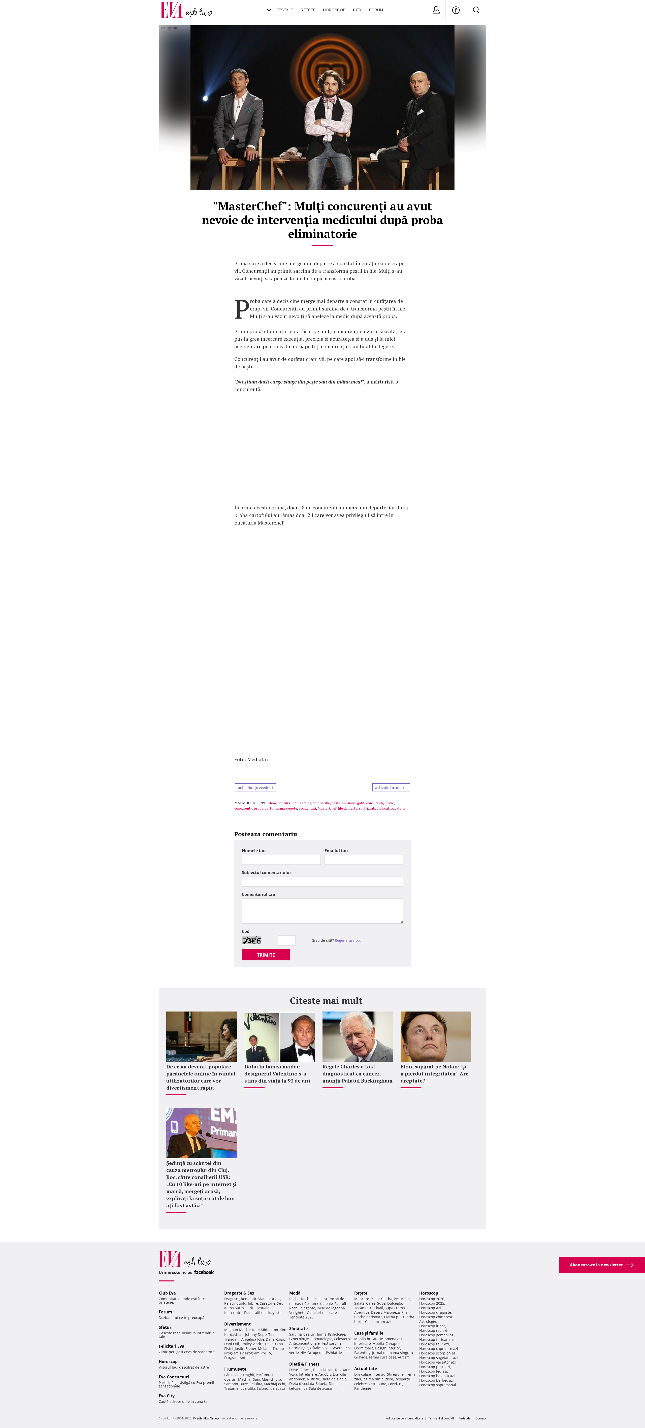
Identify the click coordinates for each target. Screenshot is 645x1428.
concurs (284, 802)
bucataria (398, 808)
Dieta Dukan (323, 1369)
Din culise (362, 1374)
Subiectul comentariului (266, 872)
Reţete (360, 1293)
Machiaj (244, 1379)
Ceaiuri (309, 1334)
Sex (280, 1303)
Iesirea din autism (378, 1379)
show (272, 802)
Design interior (387, 1348)
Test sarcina (331, 1343)
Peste (398, 1298)
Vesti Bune (377, 1383)
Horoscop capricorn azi (438, 1348)
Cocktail (376, 1307)
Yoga (293, 1374)
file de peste (347, 808)
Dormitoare (363, 1348)
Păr (227, 1374)
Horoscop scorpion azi (438, 1353)
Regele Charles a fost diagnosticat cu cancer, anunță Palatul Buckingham (357, 1073)
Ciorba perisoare (368, 1316)
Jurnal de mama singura (392, 1352)
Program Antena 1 (239, 1357)
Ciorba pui (393, 1316)
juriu (295, 802)
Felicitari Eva (171, 1346)
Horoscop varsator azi (437, 1362)
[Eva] (174, 6)
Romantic (249, 1298)
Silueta (321, 1383)
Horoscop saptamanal (437, 1384)
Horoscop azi (430, 1307)
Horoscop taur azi (434, 1344)
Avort (337, 1347)
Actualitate (365, 1368)
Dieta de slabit (333, 1379)
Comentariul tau (258, 894)
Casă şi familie (368, 1333)
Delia (269, 1343)
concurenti (374, 802)
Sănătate (298, 1328)
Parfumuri (264, 1374)
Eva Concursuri (174, 1377)
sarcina (305, 802)
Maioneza (391, 1312)
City (357, 10)
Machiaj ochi (274, 1383)
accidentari (307, 808)
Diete (293, 1369)
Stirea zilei (396, 1374)
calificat (383, 808)
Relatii (229, 1303)
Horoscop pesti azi (434, 1366)
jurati (371, 808)
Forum (376, 10)
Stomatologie (321, 1338)
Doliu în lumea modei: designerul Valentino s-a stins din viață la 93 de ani (277, 1073)
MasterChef (326, 808)
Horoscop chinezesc (436, 1316)
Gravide (360, 1357)
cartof (270, 808)
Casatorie (267, 1303)
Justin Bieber (245, 1348)
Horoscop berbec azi (436, 1380)
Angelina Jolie (252, 1339)
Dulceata (394, 1303)
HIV (303, 1352)
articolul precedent (255, 787)
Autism (404, 1357)
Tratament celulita (239, 1388)
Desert (376, 1312)
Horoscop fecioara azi (437, 1339)
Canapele (393, 1343)
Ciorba (386, 1298)
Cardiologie (298, 1347)
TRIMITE (266, 955)
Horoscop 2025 (431, 1303)
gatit (361, 802)
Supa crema (395, 1307)
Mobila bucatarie (368, 1338)
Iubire (253, 1303)
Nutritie (313, 1379)
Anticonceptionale (304, 1343)
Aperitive (361, 1312)
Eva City (167, 1396)
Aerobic (324, 1374)
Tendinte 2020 (301, 1317)
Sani (256, 1379)
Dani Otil (231, 1343)
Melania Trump (271, 1348)
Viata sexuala (269, 1298)
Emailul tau (336, 850)
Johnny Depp (256, 1334)
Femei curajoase (382, 1357)
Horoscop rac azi (433, 1330)
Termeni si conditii (441, 1418)
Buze (244, 1383)
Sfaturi (166, 1327)
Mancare (361, 1298)
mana (280, 808)
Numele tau (254, 850)
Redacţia (465, 1418)
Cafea (371, 1303)
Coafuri (230, 1379)
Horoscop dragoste (435, 1312)
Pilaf (405, 1312)
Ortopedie (316, 1352)
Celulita (255, 1383)
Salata (359, 1303)
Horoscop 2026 (431, 1298)
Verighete (297, 1312)
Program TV (234, 1353)
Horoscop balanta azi (437, 1375)
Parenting (362, 1352)
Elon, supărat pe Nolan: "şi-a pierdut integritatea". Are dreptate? (434, 1073)
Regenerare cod (348, 940)
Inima (322, 1334)
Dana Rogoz (276, 1339)
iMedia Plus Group (206, 1418)
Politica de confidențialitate (404, 1418)
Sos (407, 1298)
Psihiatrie (334, 1352)
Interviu (378, 1374)
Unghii (248, 1374)
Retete (308, 10)
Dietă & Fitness (304, 1364)
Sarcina (295, 1334)
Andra (258, 1343)
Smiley (246, 1343)
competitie (321, 802)
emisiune (349, 802)
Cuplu (241, 1303)
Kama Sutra (234, 1307)
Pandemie (362, 1388)
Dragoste (231, 1298)
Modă (295, 1293)
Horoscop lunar (432, 1325)
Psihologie (336, 1334)
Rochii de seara (314, 1298)
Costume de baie (318, 1303)
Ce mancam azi (378, 1321)
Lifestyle (283, 10)
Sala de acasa (320, 1388)
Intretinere (308, 1374)
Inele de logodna (331, 1308)
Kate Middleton (265, 1329)
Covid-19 (395, 1383)
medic (389, 802)
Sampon (231, 1383)
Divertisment (237, 1324)
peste (335, 802)
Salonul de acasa (271, 1388)
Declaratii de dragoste (262, 1312)
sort (362, 808)
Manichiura (271, 1379)
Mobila (378, 1343)
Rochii (236, 1374)
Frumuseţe (235, 1369)
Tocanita (361, 1307)
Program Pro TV (258, 1353)
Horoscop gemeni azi (437, 1335)
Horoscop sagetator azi (438, 1357)
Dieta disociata (301, 1383)
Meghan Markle (237, 1329)
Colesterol (342, 1338)
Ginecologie (299, 1338)
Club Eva (167, 1293)
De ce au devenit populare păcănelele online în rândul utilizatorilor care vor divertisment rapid (201, 1077)
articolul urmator (391, 787)
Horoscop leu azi (433, 1371)
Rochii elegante (302, 1308)
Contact (480, 1418)
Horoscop (334, 10)
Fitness (305, 1369)
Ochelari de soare (322, 1312)
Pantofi (340, 1303)
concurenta (243, 808)
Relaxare (342, 1369)
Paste (375, 1298)
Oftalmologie (321, 1347)
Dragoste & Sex (239, 1293)
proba (258, 808)
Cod (245, 931)
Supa (381, 1303)
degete (291, 808)
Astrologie (427, 1321)
